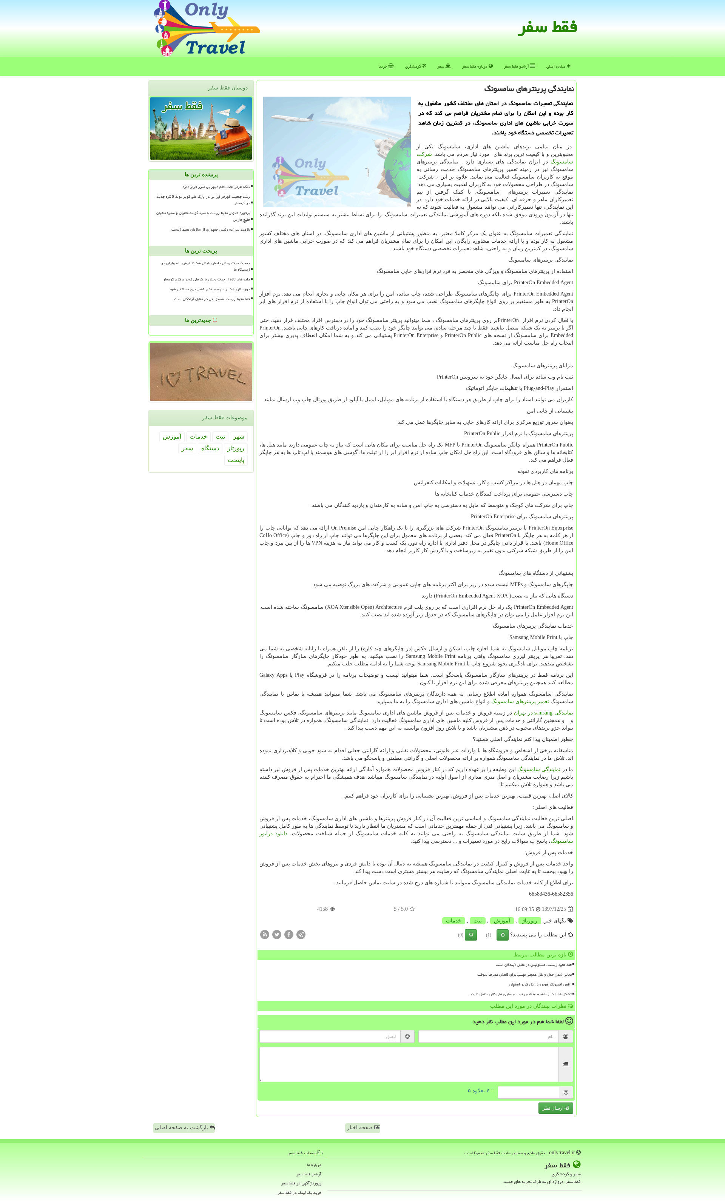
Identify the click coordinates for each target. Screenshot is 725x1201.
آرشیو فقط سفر (517, 66)
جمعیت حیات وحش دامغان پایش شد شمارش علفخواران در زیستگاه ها (205, 266)
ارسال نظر (554, 1108)
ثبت (478, 921)
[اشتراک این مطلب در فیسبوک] (289, 934)
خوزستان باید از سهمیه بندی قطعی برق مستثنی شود (209, 289)
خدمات (453, 921)
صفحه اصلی (556, 66)
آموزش (502, 921)
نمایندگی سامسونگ (538, 769)
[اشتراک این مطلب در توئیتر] (276, 934)
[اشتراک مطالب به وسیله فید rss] (264, 934)
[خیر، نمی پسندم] (471, 935)
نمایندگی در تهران (543, 713)
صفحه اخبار (360, 1127)
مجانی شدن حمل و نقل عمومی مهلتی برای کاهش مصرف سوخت (524, 974)
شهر (238, 436)
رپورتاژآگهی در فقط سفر (301, 1183)
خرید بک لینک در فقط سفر (299, 1192)
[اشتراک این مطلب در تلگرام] (301, 934)
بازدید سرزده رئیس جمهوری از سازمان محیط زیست (210, 229)
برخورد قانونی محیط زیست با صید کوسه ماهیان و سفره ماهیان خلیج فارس (203, 216)
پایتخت (236, 460)
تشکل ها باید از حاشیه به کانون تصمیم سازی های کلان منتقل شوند (521, 994)
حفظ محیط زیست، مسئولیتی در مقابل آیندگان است (534, 964)
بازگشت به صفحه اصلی (182, 1127)
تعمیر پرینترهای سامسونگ (520, 701)
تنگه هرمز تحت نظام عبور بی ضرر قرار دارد (216, 187)
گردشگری (413, 66)
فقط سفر (548, 26)
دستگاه (210, 448)
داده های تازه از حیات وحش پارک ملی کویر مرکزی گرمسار (206, 279)
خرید (383, 66)
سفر (441, 66)
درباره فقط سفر (475, 66)
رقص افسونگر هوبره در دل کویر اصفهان (540, 984)
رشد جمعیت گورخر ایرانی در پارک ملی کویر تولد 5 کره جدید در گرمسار (203, 200)
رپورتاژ (529, 921)
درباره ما (314, 1165)
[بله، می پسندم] (503, 935)
